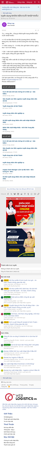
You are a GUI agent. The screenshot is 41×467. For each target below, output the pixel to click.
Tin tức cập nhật (8, 421)
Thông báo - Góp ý (9, 429)
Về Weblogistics (8, 417)
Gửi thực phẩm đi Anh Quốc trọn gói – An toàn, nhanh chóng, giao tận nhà (20, 281)
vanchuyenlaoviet (8, 103)
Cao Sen (6, 173)
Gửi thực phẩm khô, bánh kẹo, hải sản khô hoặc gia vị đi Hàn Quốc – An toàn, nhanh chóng (20, 290)
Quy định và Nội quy (12, 385)
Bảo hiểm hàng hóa (9, 319)
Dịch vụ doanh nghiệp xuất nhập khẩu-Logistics (17, 302)
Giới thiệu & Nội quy (9, 432)
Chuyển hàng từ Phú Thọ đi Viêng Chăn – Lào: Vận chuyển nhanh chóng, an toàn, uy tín (21, 306)
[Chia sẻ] (36, 30)
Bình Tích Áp (7, 95)
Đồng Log (5, 18)
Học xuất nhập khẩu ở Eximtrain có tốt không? (19, 364)
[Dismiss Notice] (38, 7)
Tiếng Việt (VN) (7, 382)
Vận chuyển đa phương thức (12, 286)
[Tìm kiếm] (39, 2)
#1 (38, 30)
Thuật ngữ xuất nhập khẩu (11, 419)
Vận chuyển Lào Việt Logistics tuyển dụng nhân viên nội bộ (20, 100)
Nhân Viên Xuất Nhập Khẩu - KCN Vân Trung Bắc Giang (18, 128)
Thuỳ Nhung (7, 131)
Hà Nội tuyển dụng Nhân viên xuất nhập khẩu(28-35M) (19, 121)
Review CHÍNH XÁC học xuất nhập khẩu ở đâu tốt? (20, 351)
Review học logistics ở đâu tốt (13, 357)
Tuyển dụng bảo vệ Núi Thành (12, 106)
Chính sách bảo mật (9, 434)
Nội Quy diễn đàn (9, 427)
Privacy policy (24, 385)
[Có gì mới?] (35, 2)
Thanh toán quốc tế (9, 445)
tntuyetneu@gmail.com (14, 79)
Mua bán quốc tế (8, 348)
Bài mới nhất (5, 277)
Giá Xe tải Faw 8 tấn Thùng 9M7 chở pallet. (21, 345)
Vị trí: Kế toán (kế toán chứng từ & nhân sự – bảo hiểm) (19, 93)
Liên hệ (3, 385)
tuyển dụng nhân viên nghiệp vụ (13, 113)
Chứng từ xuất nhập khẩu (11, 440)
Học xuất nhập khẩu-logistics (12, 355)
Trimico (6, 108)
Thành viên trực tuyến (9, 265)
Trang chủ (4, 386)
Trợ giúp (31, 385)
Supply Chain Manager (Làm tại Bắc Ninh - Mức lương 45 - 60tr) (18, 170)
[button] (2, 2)
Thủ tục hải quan (8, 342)
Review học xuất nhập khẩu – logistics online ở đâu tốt (21, 370)
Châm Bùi (6, 124)
